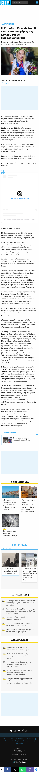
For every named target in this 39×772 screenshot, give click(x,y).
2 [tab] (6, 548)
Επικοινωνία (30, 739)
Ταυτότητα (19, 739)
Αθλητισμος (8, 24)
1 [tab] (3, 548)
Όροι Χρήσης (8, 739)
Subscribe (19, 743)
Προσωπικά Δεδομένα (13, 741)
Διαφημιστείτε (28, 741)
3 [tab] (9, 548)
